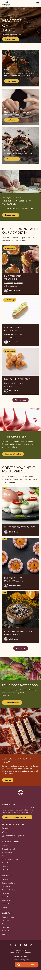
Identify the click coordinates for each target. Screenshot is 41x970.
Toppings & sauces (8, 900)
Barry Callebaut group (10, 859)
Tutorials (5, 934)
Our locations (7, 931)
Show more (20, 648)
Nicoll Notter (14, 532)
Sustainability (7, 852)
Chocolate (5, 879)
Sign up (8, 780)
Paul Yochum (13, 390)
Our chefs (5, 927)
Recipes (5, 845)
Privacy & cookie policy (20, 960)
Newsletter (6, 866)
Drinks (4, 907)
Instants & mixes (8, 904)
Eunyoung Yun (14, 342)
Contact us (6, 863)
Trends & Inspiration (9, 849)
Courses (5, 924)
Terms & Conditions (20, 957)
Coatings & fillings (8, 890)
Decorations (6, 897)
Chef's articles (7, 920)
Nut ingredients (7, 886)
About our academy (9, 917)
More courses (20, 400)
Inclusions (5, 893)
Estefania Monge (15, 586)
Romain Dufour (14, 290)
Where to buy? (7, 870)
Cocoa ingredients (8, 883)
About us (5, 856)
